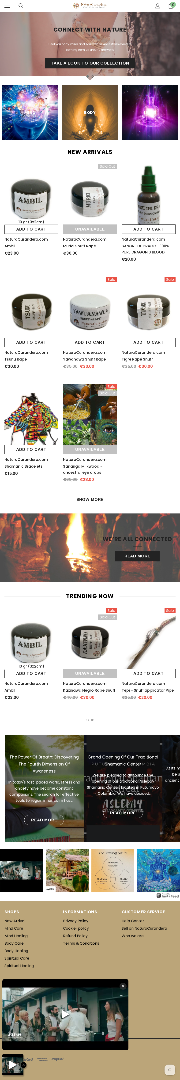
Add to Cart (31, 229)
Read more (44, 820)
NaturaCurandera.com (26, 239)
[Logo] (90, 6)
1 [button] (87, 720)
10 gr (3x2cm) (31, 222)
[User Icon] (157, 6)
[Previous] (7, 871)
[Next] (173, 871)
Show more (90, 499)
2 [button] (92, 720)
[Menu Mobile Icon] (7, 6)
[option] (90, 46)
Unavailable (90, 229)
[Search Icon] (21, 6)
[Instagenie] (168, 895)
